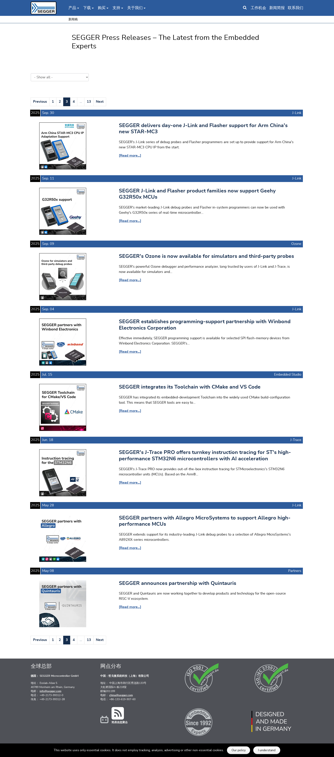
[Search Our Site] (245, 8)
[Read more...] (130, 155)
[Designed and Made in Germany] (271, 721)
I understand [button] (266, 750)
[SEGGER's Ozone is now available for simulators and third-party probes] (62, 276)
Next (100, 101)
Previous (40, 101)
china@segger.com (121, 695)
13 (89, 101)
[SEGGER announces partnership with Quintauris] (62, 603)
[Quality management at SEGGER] (202, 677)
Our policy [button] (239, 750)
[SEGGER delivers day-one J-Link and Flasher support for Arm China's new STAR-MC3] (62, 145)
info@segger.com (50, 691)
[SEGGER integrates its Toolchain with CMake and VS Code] (62, 407)
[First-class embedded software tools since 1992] (202, 721)
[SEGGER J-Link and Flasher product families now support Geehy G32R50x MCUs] (62, 211)
